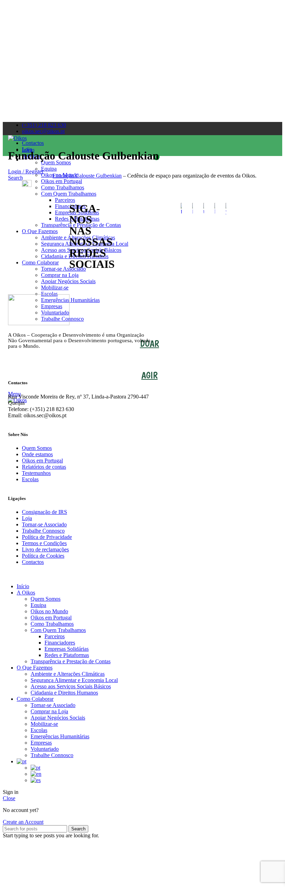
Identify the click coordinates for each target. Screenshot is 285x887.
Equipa (38, 605)
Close (9, 798)
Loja (27, 518)
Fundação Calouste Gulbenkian (87, 176)
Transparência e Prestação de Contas (71, 661)
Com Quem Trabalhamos (58, 630)
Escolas (30, 479)
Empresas (41, 743)
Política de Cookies (43, 556)
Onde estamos (37, 454)
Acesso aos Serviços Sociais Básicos (71, 686)
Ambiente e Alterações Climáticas (68, 674)
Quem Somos (37, 448)
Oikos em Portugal (42, 460)
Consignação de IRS (44, 512)
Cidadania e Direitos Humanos (64, 693)
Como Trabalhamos (52, 624)
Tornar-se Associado (44, 524)
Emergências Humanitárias (60, 736)
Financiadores (59, 643)
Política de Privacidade (47, 537)
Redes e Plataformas (66, 655)
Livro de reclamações (45, 549)
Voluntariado (45, 749)
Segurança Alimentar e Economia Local (74, 680)
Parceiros (54, 636)
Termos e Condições (44, 543)
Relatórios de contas (44, 467)
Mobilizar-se (54, 287)
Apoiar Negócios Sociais (68, 281)
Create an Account (23, 822)
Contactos (33, 562)
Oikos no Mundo (49, 611)
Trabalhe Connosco (43, 531)
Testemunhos (36, 473)
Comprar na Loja (60, 275)
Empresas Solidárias (66, 649)
